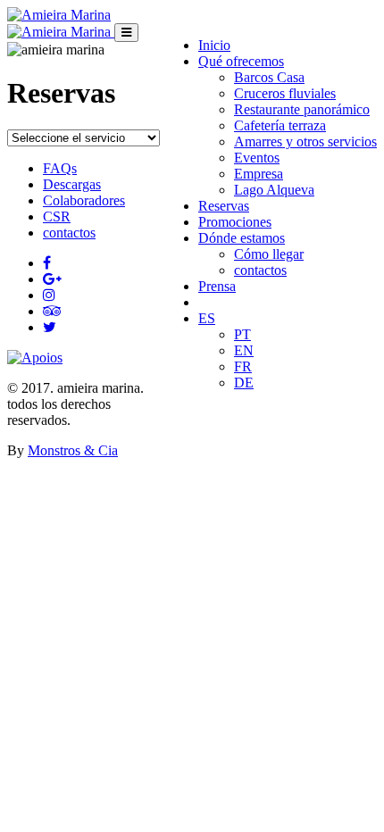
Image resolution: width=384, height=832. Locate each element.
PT (242, 334)
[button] (241, 61)
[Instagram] (49, 295)
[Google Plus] (52, 279)
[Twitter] (49, 327)
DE (244, 382)
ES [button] (206, 318)
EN (244, 350)
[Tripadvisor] (52, 311)
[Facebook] (47, 262)
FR (243, 366)
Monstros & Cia (73, 450)
